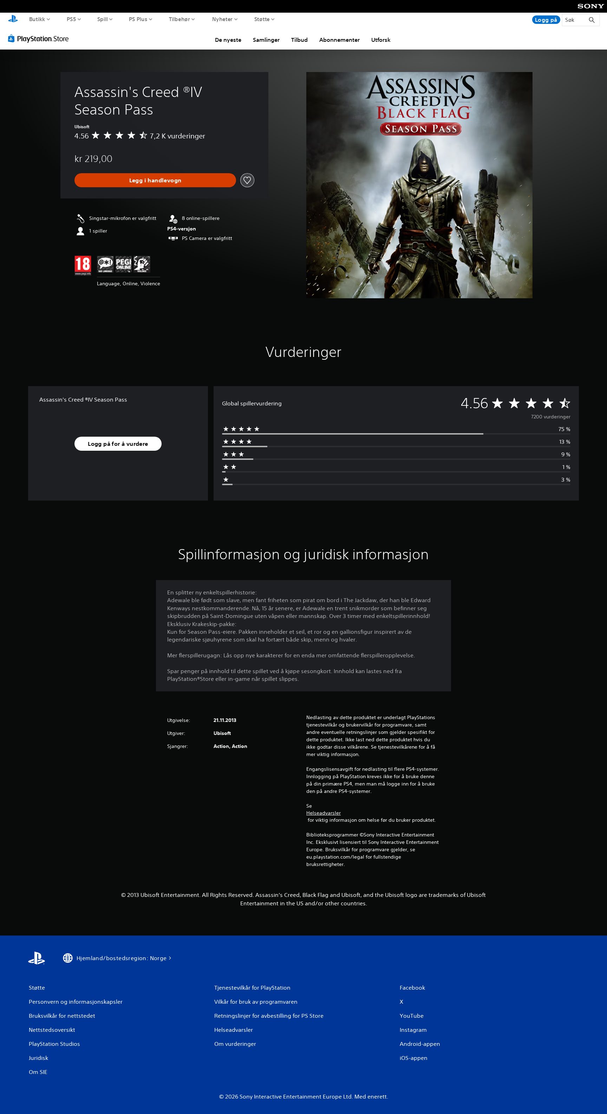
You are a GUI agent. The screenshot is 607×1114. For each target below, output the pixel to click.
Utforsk (381, 39)
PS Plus (138, 19)
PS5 (71, 19)
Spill (102, 19)
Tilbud (299, 39)
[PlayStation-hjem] (13, 19)
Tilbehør (179, 19)
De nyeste (228, 39)
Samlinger (266, 39)
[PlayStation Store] (40, 38)
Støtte (262, 19)
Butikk (37, 19)
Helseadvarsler (323, 813)
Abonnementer (339, 39)
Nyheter (222, 19)
